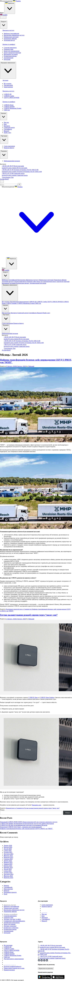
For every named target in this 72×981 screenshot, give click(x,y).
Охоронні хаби (8, 49)
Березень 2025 (8, 867)
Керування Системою (11, 54)
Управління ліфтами (10, 38)
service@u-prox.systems (15, 175)
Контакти (7, 126)
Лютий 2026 (8, 849)
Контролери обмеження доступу (14, 35)
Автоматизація (8, 58)
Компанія (3, 113)
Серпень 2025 (8, 859)
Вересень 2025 (8, 857)
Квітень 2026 (8, 847)
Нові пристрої (8, 889)
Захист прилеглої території (12, 52)
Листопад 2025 (8, 854)
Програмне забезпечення (8, 62)
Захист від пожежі (9, 924)
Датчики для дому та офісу (12, 919)
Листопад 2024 (8, 874)
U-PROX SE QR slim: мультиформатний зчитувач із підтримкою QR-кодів (23, 825)
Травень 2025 (8, 864)
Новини (8, 808)
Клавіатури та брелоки (11, 927)
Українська (11, 3)
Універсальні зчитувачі (11, 37)
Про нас (6, 122)
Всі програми (8, 945)
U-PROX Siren (33, 697)
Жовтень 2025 (8, 855)
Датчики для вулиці (10, 926)
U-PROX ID (7, 94)
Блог (5, 124)
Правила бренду (9, 148)
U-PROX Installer (9, 106)
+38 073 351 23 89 (13, 173)
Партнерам (4, 136)
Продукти (3, 21)
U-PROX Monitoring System (12, 108)
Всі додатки (7, 83)
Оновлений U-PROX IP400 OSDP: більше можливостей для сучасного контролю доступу (28, 822)
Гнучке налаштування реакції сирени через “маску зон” (29, 615)
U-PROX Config (9, 96)
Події (5, 894)
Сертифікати (8, 129)
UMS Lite (7, 110)
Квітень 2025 (8, 866)
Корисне (6, 890)
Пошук (2, 810)
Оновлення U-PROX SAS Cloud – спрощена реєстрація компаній (21, 827)
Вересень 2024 (8, 877)
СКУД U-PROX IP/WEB (11, 97)
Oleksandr (31, 366)
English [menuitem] (4, 15)
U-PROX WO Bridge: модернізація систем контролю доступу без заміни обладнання (27, 823)
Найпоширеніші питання (12, 161)
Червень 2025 (8, 862)
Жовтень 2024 (8, 876)
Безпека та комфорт (9, 44)
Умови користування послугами (14, 968)
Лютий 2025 (8, 869)
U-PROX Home (9, 105)
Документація (8, 85)
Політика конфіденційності (12, 966)
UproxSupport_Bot (8, 177)
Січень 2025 (7, 871)
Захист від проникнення (11, 51)
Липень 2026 (8, 845)
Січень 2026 (7, 850)
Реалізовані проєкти (12, 609)
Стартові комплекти (10, 47)
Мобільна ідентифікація (11, 33)
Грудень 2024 (8, 872)
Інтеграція (7, 59)
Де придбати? (4, 179)
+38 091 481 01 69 (20, 170)
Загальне (5, 80)
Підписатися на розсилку (46, 968)
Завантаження (8, 87)
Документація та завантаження (14, 959)
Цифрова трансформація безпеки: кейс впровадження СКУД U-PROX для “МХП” (26, 828)
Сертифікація (8, 887)
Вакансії (6, 131)
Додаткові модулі (9, 40)
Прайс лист (7, 132)
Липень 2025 (8, 861)
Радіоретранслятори (10, 56)
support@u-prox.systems (22, 171)
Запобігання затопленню (12, 922)
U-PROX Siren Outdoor (47, 697)
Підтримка (4, 151)
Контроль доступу (8, 30)
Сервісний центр (9, 127)
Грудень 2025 (8, 852)
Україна (18, 1)
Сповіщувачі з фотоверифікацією (14, 921)
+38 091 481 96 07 (13, 166)
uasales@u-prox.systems (14, 168)
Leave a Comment (35, 808)
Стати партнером (9, 146)
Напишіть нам (36, 805)
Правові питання (9, 970)
